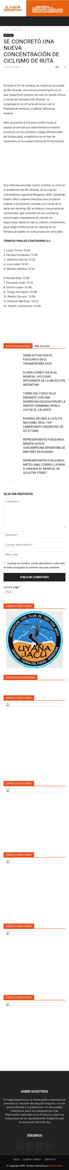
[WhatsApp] (31, 74)
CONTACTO (50, 1159)
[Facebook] (7, 74)
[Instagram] (29, 1146)
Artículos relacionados (18, 346)
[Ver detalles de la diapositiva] (34, 817)
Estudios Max (56, 1165)
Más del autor (42, 346)
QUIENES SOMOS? (32, 1159)
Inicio (6, 29)
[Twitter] (15, 74)
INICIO (16, 1159)
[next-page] (11, 481)
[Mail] (39, 1146)
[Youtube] (48, 1146)
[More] (40, 74)
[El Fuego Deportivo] (34, 8)
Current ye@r (12, 587)
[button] (6, 21)
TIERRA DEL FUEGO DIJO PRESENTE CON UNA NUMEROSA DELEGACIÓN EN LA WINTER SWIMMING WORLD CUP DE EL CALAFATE (44, 402)
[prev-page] (6, 481)
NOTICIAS (17, 29)
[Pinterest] (23, 74)
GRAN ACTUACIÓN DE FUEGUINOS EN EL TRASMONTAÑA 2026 (37, 359)
